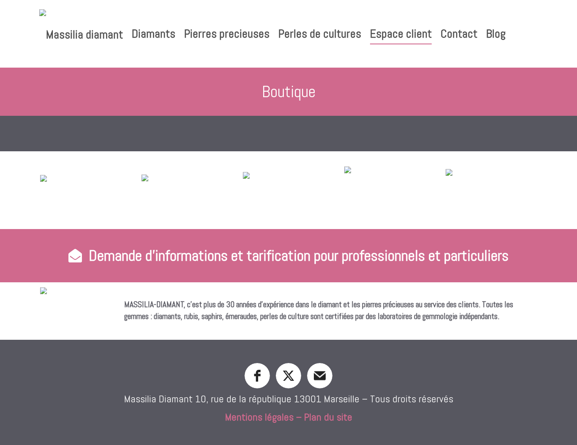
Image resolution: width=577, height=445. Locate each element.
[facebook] (257, 375)
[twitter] (288, 375)
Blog (496, 33)
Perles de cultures (319, 33)
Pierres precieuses (226, 33)
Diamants (153, 33)
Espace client (401, 33)
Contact (459, 33)
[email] (319, 375)
